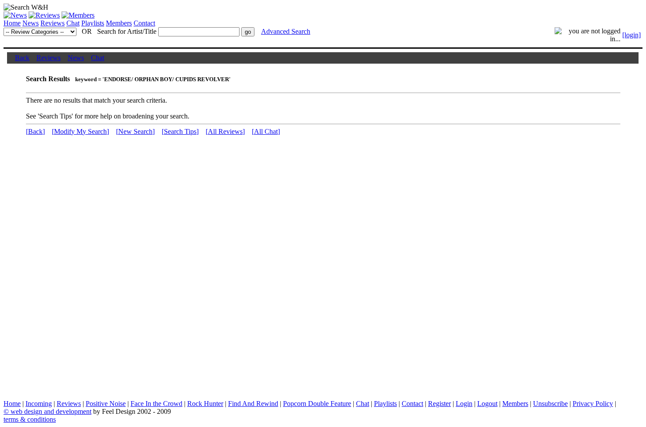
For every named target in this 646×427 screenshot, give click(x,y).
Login (464, 403)
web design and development (51, 411)
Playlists (92, 23)
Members (119, 23)
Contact (144, 23)
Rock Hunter (205, 403)
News (30, 23)
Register (439, 403)
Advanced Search (285, 31)
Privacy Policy (593, 403)
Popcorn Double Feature (317, 403)
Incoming (38, 403)
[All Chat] (266, 131)
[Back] (35, 131)
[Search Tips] (180, 131)
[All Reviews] (225, 131)
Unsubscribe (550, 403)
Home (12, 23)
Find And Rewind (253, 403)
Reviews (52, 23)
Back (22, 57)
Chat (73, 23)
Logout (487, 403)
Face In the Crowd (156, 403)
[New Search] (135, 131)
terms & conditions (30, 419)
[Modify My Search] (80, 131)
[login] (631, 35)
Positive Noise (106, 403)
